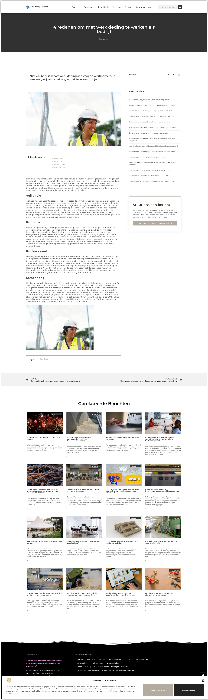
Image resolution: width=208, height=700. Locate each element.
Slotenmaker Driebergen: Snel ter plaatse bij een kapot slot (152, 116)
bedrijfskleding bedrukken (39, 234)
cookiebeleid (111, 691)
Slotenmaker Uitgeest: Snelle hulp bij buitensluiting (149, 122)
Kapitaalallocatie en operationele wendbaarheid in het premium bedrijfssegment (160, 439)
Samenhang (59, 167)
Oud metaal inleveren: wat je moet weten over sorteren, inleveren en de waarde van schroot (43, 491)
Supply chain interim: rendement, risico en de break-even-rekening (44, 594)
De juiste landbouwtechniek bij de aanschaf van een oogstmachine (81, 594)
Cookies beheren (189, 690)
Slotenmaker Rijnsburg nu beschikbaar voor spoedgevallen (152, 127)
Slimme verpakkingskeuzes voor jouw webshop (122, 438)
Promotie (58, 161)
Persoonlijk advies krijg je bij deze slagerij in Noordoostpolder (153, 105)
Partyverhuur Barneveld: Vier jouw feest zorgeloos (44, 542)
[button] (203, 680)
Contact (128, 7)
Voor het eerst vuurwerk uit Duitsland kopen (43, 438)
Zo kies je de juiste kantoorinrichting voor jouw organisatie (82, 490)
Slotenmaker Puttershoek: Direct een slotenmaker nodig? (152, 181)
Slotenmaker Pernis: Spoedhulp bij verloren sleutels (149, 170)
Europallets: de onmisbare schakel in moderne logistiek (122, 542)
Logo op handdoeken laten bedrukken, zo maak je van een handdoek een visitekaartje (123, 491)
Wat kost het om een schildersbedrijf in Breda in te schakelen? (153, 146)
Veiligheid (58, 158)
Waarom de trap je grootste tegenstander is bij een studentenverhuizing (78, 439)
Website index (113, 663)
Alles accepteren (158, 690)
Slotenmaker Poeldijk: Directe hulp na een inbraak (149, 176)
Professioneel (60, 164)
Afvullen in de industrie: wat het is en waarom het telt (161, 542)
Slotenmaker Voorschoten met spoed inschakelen (148, 133)
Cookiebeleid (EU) (142, 659)
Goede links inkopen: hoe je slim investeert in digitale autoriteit (102, 667)
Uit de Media (103, 7)
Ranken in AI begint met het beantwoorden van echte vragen (120, 594)
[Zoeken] (180, 7)
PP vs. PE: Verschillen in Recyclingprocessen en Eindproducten (162, 490)
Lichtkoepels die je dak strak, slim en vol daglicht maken (151, 100)
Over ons (76, 7)
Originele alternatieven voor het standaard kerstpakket (159, 594)
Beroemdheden (83, 663)
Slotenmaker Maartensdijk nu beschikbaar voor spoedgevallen (154, 152)
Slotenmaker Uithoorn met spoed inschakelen (147, 157)
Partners (116, 7)
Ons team (88, 7)
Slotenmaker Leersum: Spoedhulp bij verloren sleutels (150, 111)
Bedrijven (104, 39)
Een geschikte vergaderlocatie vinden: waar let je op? (83, 542)
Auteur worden (143, 7)
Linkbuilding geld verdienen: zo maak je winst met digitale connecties (105, 670)
